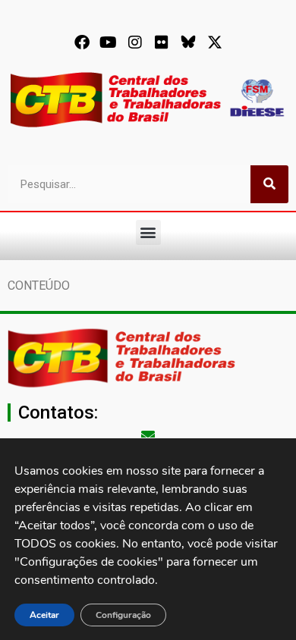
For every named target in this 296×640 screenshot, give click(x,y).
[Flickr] (162, 42)
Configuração (123, 615)
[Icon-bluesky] (188, 42)
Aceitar (44, 615)
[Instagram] (135, 42)
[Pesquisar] (269, 184)
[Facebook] (82, 42)
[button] (148, 232)
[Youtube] (108, 42)
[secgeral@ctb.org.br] (148, 435)
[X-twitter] (215, 42)
